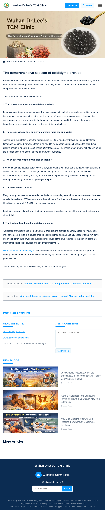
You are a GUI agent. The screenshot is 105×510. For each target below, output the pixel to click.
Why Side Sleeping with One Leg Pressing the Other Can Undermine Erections (78, 422)
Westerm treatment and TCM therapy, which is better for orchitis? (57, 283)
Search (89, 5)
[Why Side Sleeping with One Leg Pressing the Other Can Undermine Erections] (30, 423)
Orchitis (38, 61)
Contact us (72, 5)
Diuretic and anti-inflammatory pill (19, 251)
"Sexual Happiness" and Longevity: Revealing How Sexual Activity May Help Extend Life (80, 399)
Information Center (24, 61)
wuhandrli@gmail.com (14, 331)
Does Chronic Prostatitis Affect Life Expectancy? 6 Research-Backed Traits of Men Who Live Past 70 (81, 376)
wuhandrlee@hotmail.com (16, 338)
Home (9, 61)
